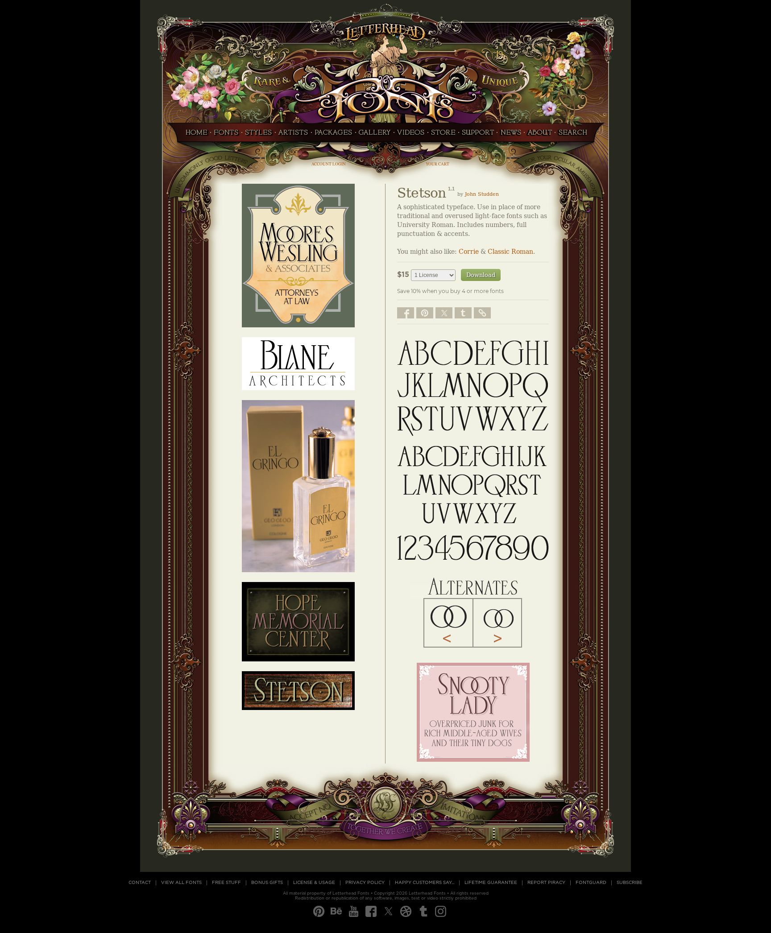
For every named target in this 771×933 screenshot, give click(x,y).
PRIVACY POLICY (365, 882)
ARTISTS (293, 135)
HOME (194, 135)
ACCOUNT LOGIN (328, 164)
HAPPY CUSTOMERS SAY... (424, 882)
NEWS (510, 135)
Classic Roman (510, 252)
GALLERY (375, 135)
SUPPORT (478, 135)
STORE (443, 135)
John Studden (482, 194)
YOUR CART (437, 164)
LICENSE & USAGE (314, 882)
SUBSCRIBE (629, 882)
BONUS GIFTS (267, 882)
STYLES (258, 135)
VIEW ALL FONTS (181, 882)
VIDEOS (411, 135)
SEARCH (575, 135)
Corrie (469, 252)
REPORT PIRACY (546, 882)
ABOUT (540, 135)
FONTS (226, 135)
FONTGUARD (591, 882)
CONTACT (139, 882)
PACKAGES (333, 135)
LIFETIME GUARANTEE (490, 882)
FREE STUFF (226, 882)
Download (480, 275)
